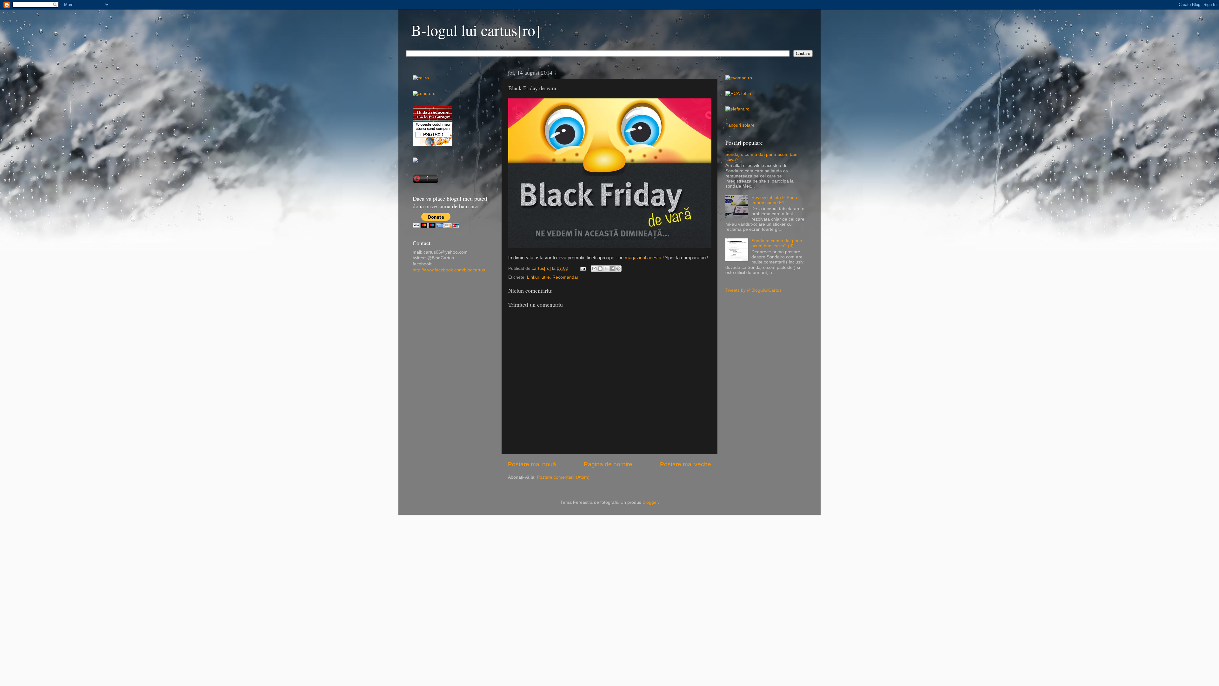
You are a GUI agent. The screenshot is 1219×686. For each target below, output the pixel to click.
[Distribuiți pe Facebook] (612, 268)
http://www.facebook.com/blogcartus (449, 270)
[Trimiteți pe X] (606, 268)
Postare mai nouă (532, 464)
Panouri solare (740, 125)
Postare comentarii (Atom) (563, 477)
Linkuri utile (538, 277)
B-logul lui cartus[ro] (475, 30)
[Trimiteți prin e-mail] (594, 268)
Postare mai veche (685, 464)
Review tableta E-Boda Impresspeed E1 (774, 200)
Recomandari (565, 277)
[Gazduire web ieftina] (415, 161)
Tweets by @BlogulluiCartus (753, 290)
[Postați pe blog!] (600, 268)
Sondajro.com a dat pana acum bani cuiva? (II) (776, 243)
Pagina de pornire (608, 464)
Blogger (650, 502)
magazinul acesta (643, 257)
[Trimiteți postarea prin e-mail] (582, 268)
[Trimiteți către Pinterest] (618, 268)
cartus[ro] (542, 268)
